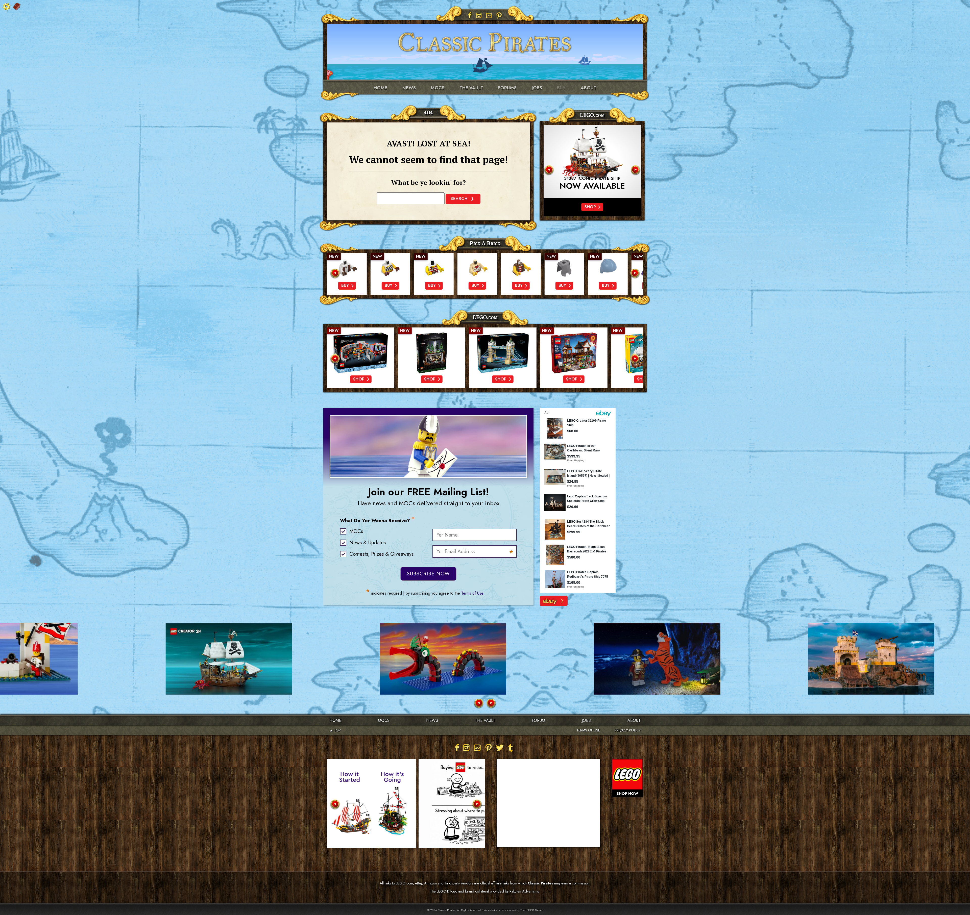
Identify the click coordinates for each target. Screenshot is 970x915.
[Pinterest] (499, 15)
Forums (507, 88)
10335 (592, 178)
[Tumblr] (511, 748)
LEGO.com (485, 317)
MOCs (437, 88)
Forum (538, 720)
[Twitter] (500, 748)
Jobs (537, 88)
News (409, 88)
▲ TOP (335, 730)
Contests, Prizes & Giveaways (381, 554)
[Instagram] (479, 15)
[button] (549, 170)
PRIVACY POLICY (628, 730)
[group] (347, 274)
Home (380, 88)
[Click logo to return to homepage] (485, 40)
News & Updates (367, 543)
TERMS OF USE (588, 730)
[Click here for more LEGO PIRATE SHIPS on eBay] (554, 601)
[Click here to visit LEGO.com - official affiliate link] (592, 161)
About (588, 88)
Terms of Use (472, 593)
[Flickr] (489, 15)
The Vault (485, 720)
